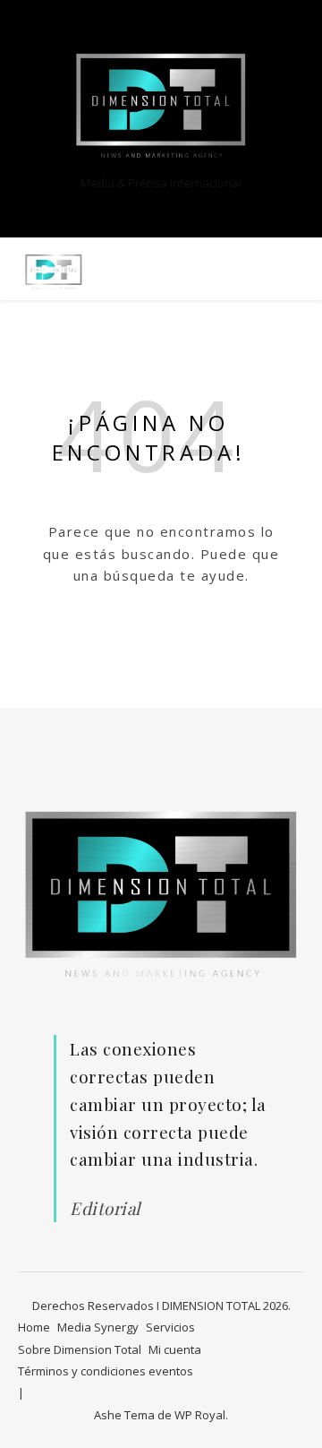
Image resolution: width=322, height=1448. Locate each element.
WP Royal (199, 1415)
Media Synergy (98, 1327)
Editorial (105, 1208)
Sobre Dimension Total (79, 1349)
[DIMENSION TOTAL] (161, 104)
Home (34, 1327)
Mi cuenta (174, 1349)
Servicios (170, 1327)
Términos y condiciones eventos (105, 1371)
